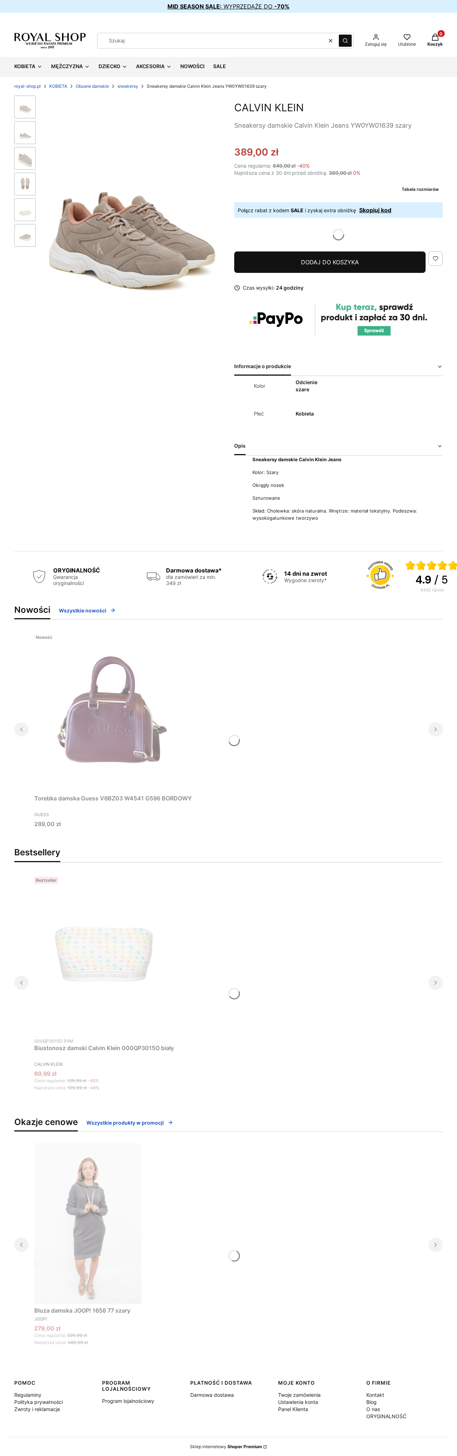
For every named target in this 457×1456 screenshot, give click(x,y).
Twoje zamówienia (299, 1395)
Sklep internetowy (226, 1446)
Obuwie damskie (92, 86)
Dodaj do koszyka (330, 262)
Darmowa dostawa (212, 1395)
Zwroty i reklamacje (37, 1409)
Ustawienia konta (298, 1402)
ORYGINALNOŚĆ (386, 1416)
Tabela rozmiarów (420, 189)
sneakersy (127, 86)
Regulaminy (27, 1395)
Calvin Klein (269, 107)
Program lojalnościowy (128, 1401)
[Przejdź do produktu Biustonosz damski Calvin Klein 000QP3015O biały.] (104, 954)
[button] (345, 41)
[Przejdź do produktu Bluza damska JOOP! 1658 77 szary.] (87, 1223)
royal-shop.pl (27, 86)
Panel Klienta (293, 1409)
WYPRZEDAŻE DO (228, 6)
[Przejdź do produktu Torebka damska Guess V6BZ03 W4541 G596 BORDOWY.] (113, 711)
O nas (373, 1409)
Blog (371, 1402)
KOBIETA (58, 86)
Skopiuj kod (375, 210)
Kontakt (375, 1395)
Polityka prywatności (38, 1402)
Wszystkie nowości (82, 610)
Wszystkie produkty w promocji (125, 1123)
